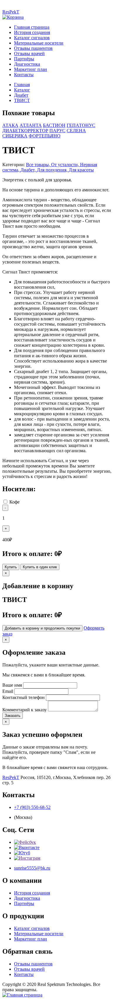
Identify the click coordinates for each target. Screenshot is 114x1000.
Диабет (21, 95)
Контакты (24, 74)
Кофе (14, 501)
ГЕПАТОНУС (81, 125)
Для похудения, (53, 169)
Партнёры (24, 58)
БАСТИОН (54, 125)
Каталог (22, 89)
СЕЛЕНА (76, 130)
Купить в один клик (40, 567)
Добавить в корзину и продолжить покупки (42, 628)
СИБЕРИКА (14, 135)
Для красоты (81, 169)
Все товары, (38, 164)
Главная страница (31, 27)
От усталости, (65, 164)
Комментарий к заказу (24, 709)
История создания (32, 32)
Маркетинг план (30, 69)
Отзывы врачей (29, 53)
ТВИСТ (22, 100)
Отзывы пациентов (33, 48)
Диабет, (28, 169)
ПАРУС (57, 130)
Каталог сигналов (32, 37)
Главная (22, 84)
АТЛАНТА (31, 125)
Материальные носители (38, 42)
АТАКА (10, 125)
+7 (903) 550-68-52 (32, 807)
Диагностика (27, 64)
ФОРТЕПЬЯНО (45, 135)
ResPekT (10, 11)
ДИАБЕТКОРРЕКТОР (25, 130)
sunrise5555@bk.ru (32, 867)
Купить (11, 567)
